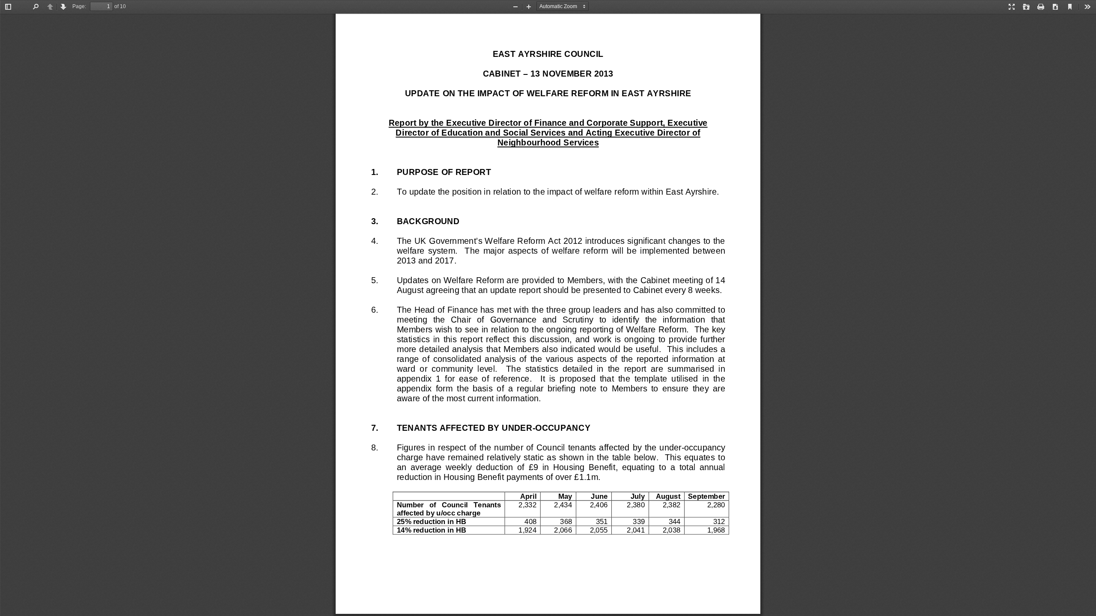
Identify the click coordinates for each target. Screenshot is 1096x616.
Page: (79, 6)
